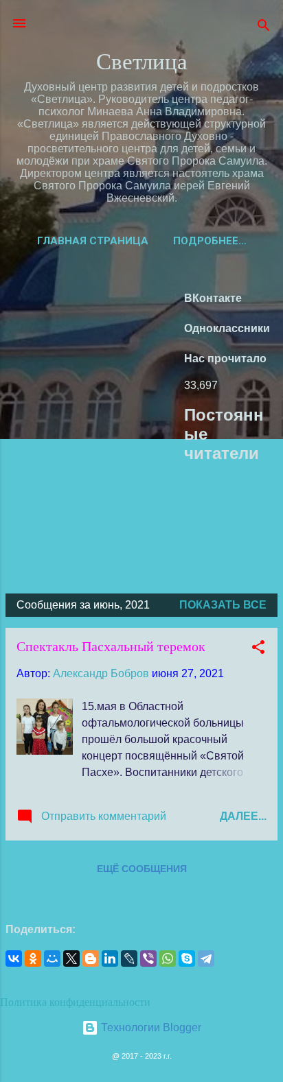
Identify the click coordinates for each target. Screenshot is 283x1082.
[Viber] (148, 958)
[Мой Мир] (52, 958)
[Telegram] (206, 958)
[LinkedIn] (110, 958)
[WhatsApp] (167, 958)
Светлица (142, 60)
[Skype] (187, 958)
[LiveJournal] (129, 958)
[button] (258, 649)
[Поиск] (264, 28)
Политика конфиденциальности (75, 1001)
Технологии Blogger (149, 1027)
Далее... (243, 816)
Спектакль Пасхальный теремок (110, 646)
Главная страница (92, 241)
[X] (71, 958)
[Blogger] (90, 958)
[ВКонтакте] (13, 958)
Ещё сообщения (142, 868)
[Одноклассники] (33, 958)
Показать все (223, 605)
